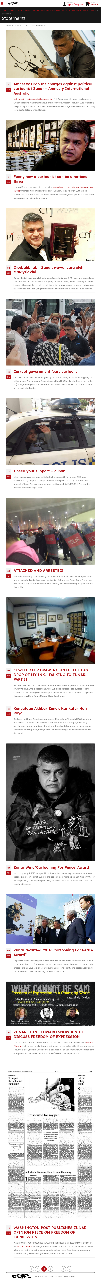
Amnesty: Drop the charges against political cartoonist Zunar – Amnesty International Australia (53, 88)
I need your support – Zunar (39, 471)
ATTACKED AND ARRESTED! (38, 570)
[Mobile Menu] (2, 3)
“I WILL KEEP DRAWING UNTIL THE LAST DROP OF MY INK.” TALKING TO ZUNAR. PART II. (52, 674)
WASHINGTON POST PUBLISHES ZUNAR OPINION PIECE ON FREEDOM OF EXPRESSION (50, 1232)
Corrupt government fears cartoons (45, 371)
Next (69, 1269)
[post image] (50, 54)
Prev (31, 1269)
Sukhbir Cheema (24, 1246)
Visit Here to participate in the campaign (33, 99)
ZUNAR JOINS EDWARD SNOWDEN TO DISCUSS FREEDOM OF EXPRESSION (48, 1034)
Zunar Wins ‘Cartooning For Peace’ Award (51, 867)
